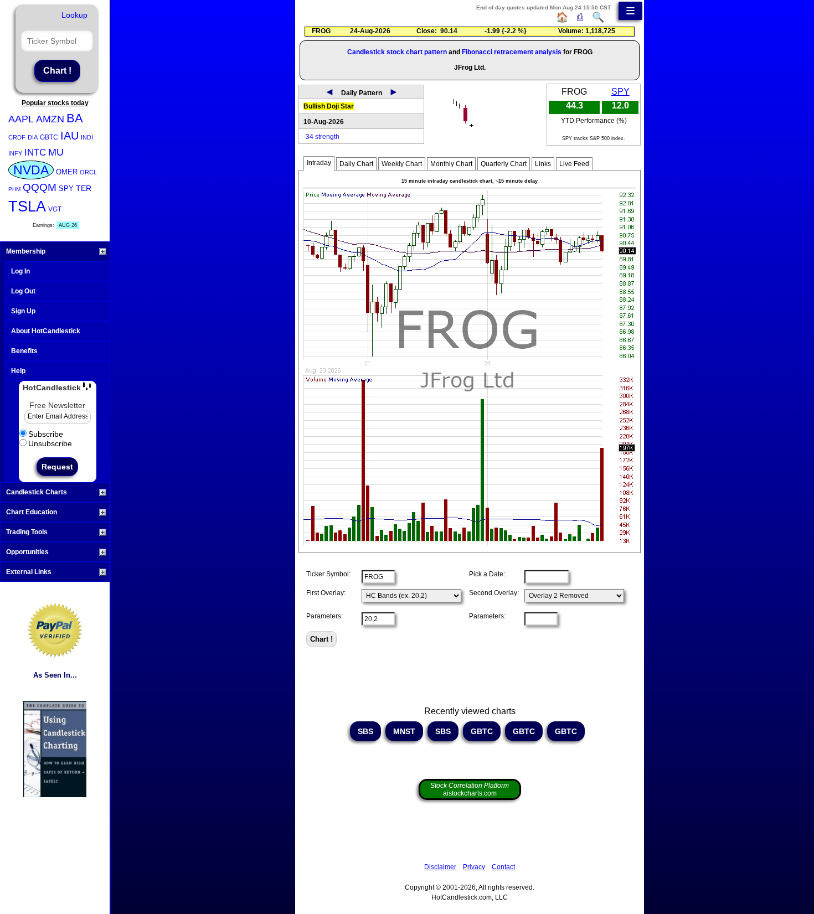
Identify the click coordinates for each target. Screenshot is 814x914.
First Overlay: (326, 593)
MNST (404, 731)
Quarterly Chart (504, 164)
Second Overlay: (494, 593)
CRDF (16, 137)
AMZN (50, 119)
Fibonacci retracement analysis (511, 52)
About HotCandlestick (45, 331)
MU (56, 152)
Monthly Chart (451, 164)
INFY (15, 153)
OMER (67, 172)
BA (74, 118)
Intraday (319, 163)
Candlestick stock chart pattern (397, 52)
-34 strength (321, 137)
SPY (66, 188)
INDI (87, 137)
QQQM (39, 187)
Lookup (74, 15)
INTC (35, 152)
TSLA (27, 206)
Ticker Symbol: (328, 574)
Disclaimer (440, 867)
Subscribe (45, 434)
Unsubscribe (50, 443)
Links (543, 164)
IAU (69, 136)
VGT (54, 209)
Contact (503, 867)
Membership (25, 251)
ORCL (88, 172)
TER (83, 188)
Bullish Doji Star (328, 106)
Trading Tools (27, 532)
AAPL (21, 119)
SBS (365, 731)
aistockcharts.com (469, 789)
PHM (14, 189)
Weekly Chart (402, 164)
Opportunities (27, 552)
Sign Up (23, 311)
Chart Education (31, 512)
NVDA (31, 170)
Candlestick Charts (36, 492)
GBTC (49, 137)
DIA (33, 137)
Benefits (24, 351)
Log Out (23, 291)
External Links (28, 572)
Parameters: (324, 616)
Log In (20, 271)
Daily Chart (356, 164)
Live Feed (574, 164)
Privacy (474, 867)
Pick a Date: (487, 574)
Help (18, 371)
